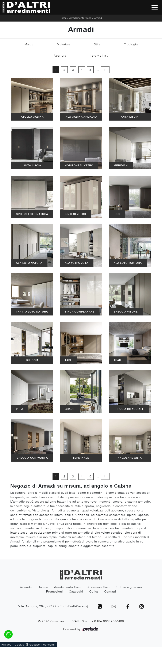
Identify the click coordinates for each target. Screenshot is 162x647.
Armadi (98, 17)
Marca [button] (28, 44)
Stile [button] (97, 44)
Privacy (6, 644)
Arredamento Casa (80, 17)
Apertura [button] (60, 55)
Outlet (93, 591)
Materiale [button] (63, 44)
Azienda (26, 587)
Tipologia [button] (131, 44)
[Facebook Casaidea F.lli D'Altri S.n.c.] (128, 606)
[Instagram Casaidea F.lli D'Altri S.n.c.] (141, 606)
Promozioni (54, 591)
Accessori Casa (99, 587)
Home (63, 17)
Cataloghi (76, 591)
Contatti (110, 591)
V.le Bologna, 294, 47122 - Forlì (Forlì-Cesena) (53, 606)
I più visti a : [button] (99, 55)
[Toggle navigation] (154, 7)
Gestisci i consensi (42, 644)
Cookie (19, 644)
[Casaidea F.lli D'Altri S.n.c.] (26, 7)
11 (105, 69)
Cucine (43, 587)
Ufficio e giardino (129, 587)
